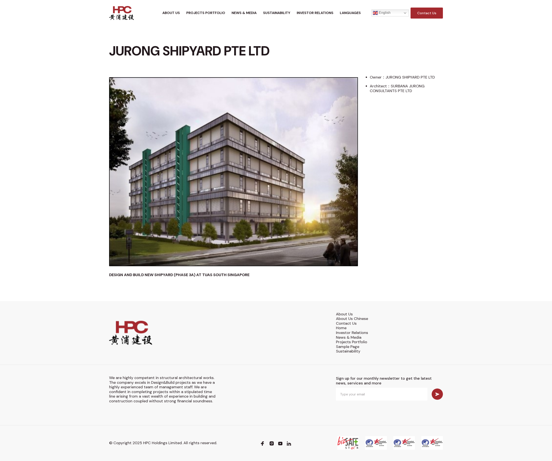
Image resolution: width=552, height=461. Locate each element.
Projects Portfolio (205, 13)
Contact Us (426, 13)
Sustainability (276, 13)
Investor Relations (315, 13)
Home (341, 327)
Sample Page (347, 346)
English (384, 13)
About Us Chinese (352, 318)
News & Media (244, 13)
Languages (350, 13)
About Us (171, 13)
